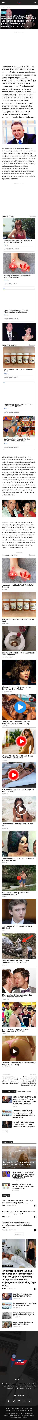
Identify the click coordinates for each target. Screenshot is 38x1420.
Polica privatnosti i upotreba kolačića (21, 1408)
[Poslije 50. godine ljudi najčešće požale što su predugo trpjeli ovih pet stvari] (7, 1315)
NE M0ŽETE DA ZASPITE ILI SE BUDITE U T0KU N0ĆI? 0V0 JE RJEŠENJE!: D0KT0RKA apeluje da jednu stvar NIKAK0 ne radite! (24, 1101)
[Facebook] (8, 1401)
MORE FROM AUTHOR (24, 1092)
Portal (5, 1167)
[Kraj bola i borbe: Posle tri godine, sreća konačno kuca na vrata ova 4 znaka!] (19, 1157)
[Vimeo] (19, 1401)
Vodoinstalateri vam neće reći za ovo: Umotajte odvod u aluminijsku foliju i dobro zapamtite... (18, 1225)
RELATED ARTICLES (9, 1092)
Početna (7, 1408)
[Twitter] (14, 1401)
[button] (35, 2)
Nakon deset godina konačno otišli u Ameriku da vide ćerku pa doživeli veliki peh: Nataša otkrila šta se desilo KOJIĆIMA (28, 1081)
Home (2, 7)
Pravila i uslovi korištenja (25, 1410)
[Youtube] (29, 1401)
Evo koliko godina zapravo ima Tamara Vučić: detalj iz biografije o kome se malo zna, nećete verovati (10, 1080)
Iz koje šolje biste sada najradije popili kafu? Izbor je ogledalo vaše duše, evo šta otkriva (23, 1186)
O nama (14, 1410)
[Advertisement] (19, 47)
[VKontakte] (24, 1401)
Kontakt (8, 1410)
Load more (18, 1234)
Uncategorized (7, 1266)
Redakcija (6, 26)
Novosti (8, 7)
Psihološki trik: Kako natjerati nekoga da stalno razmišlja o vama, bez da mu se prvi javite (24, 1124)
